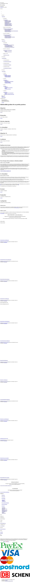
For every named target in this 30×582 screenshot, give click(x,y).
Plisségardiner (3, 496)
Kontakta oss (3, 508)
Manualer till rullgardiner (8, 36)
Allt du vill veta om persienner (8, 87)
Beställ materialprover (4, 510)
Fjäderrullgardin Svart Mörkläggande (4, 298)
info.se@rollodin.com (3, 523)
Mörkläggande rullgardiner (8, 23)
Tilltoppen (1, 535)
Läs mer (1, 112)
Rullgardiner (3, 16)
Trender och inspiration (4, 504)
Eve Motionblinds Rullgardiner (7, 61)
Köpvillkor (3, 509)
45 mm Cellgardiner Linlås (8, 45)
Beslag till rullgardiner (7, 30)
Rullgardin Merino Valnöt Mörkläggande (4, 321)
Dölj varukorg (2, 2)
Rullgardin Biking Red (4, 477)
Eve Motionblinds (4, 58)
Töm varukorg (2, 3)
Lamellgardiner (5, 92)
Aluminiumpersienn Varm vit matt (4, 438)
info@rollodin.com (16, 207)
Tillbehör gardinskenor (8, 76)
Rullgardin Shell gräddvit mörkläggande (4, 279)
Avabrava (6, 580)
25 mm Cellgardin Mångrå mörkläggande (5, 399)
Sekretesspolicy (4, 513)
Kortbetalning (3, 511)
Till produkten (5, 242)
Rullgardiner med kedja (8, 20)
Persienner (4, 86)
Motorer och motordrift (8, 31)
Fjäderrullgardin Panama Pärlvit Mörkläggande (5, 259)
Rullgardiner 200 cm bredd (8, 25)
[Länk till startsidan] (6, 11)
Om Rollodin (3, 507)
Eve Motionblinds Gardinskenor (7, 68)
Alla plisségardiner (5, 44)
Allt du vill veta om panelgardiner (9, 81)
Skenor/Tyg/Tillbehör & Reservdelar (9, 94)
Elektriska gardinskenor (8, 75)
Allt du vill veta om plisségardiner (7, 50)
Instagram (1, 533)
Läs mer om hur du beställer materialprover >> (6, 485)
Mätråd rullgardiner (7, 35)
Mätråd (6, 88)
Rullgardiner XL (7, 22)
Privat (2, 97)
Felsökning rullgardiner (8, 37)
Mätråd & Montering (7, 82)
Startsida (3, 102)
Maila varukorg (6, 3)
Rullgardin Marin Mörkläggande (4, 360)
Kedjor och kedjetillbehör (8, 29)
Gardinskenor (5, 74)
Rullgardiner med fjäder (8, 21)
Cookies (3, 512)
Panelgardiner (6, 80)
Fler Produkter (3, 71)
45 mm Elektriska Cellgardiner (9, 46)
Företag (5, 97)
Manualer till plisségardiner (8, 51)
